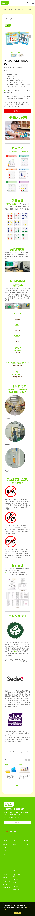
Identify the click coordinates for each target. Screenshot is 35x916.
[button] (24, 3)
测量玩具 (5, 884)
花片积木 (5, 874)
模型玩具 (5, 877)
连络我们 (17, 822)
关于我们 (5, 841)
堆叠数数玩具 (16, 871)
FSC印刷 (5, 851)
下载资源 (25, 844)
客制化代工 (6, 844)
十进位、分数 (27, 10)
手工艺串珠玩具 (7, 881)
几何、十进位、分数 (18, 10)
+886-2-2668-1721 (14, 815)
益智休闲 (15, 882)
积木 (4, 871)
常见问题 (25, 841)
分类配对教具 (6, 887)
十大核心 (5, 854)
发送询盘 (18, 111)
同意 (17, 913)
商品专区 (10, 10)
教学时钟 (15, 879)
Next (29, 760)
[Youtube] (7, 831)
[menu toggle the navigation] (32, 3)
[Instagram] (11, 831)
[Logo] (5, 3)
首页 (5, 10)
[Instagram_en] (15, 831)
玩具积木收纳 (16, 889)
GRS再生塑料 (6, 847)
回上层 (17, 785)
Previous (26, 760)
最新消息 (15, 844)
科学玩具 (15, 886)
